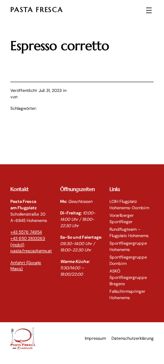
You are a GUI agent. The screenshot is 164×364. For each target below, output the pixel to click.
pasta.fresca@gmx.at (31, 250)
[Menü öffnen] (149, 10)
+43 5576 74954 (26, 232)
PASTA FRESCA (36, 10)
